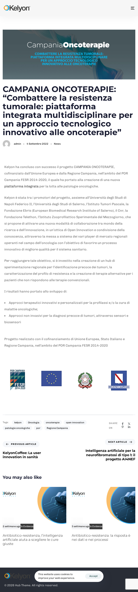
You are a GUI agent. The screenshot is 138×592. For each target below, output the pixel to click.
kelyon (18, 422)
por (38, 428)
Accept (93, 576)
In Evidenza (26, 526)
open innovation (75, 422)
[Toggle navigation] (112, 8)
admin (17, 143)
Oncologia (33, 422)
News (57, 143)
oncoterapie (52, 422)
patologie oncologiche (17, 428)
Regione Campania (57, 428)
